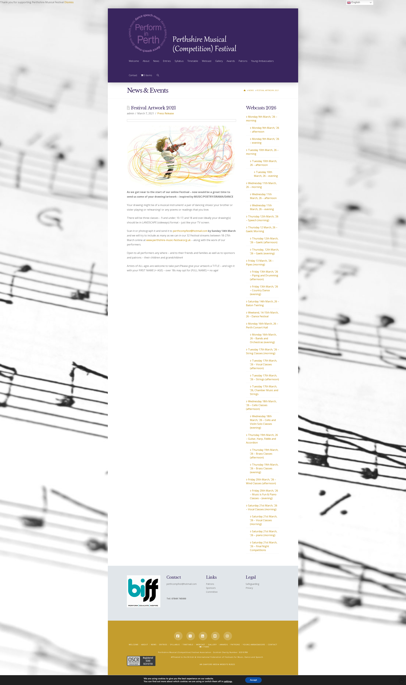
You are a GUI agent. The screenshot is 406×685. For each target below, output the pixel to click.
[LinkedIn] (203, 636)
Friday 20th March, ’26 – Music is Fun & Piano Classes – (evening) (264, 494)
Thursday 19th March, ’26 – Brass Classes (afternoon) (264, 453)
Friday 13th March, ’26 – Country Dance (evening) (264, 290)
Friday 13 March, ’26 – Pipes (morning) (260, 262)
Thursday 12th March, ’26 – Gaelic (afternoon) (264, 240)
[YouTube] (215, 636)
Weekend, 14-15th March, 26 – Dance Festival (262, 314)
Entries (163, 644)
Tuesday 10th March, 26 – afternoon (263, 163)
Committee (212, 591)
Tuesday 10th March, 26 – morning (262, 152)
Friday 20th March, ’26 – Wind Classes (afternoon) (261, 481)
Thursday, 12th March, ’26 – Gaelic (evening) (264, 251)
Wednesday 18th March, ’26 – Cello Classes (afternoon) (261, 405)
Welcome (133, 644)
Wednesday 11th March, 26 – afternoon (263, 196)
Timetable (188, 644)
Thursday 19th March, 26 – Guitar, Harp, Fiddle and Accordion (262, 438)
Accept (253, 680)
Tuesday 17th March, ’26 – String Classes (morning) (262, 351)
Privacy (249, 587)
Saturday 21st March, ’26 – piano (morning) (263, 533)
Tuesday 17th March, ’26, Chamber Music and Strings (264, 390)
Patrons (210, 583)
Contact (272, 644)
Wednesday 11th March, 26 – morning (261, 185)
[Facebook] (178, 636)
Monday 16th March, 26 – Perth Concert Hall (262, 325)
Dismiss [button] (69, 2)
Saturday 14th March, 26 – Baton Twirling (262, 303)
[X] (190, 636)
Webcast (200, 644)
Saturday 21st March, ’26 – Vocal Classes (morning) (261, 507)
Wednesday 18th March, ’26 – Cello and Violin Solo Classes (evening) (263, 421)
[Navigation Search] (157, 75)
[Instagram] (227, 636)
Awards (224, 644)
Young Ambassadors (254, 644)
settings (228, 681)
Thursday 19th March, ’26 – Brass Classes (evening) (264, 468)
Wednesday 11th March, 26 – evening (262, 207)
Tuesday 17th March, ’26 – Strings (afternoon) (264, 377)
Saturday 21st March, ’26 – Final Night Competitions (263, 546)
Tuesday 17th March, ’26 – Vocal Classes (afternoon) (263, 364)
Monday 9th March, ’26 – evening (264, 140)
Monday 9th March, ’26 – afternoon (264, 129)
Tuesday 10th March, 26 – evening (266, 174)
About (144, 644)
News (153, 644)
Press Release (165, 113)
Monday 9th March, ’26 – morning (261, 118)
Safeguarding (252, 583)
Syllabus (175, 644)
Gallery (212, 644)
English (355, 2)
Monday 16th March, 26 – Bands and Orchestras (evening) (263, 338)
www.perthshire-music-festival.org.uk (168, 240)
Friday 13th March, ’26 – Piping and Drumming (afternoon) (264, 275)
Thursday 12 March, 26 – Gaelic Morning (261, 229)
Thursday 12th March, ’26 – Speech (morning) (262, 218)
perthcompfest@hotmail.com (190, 231)
